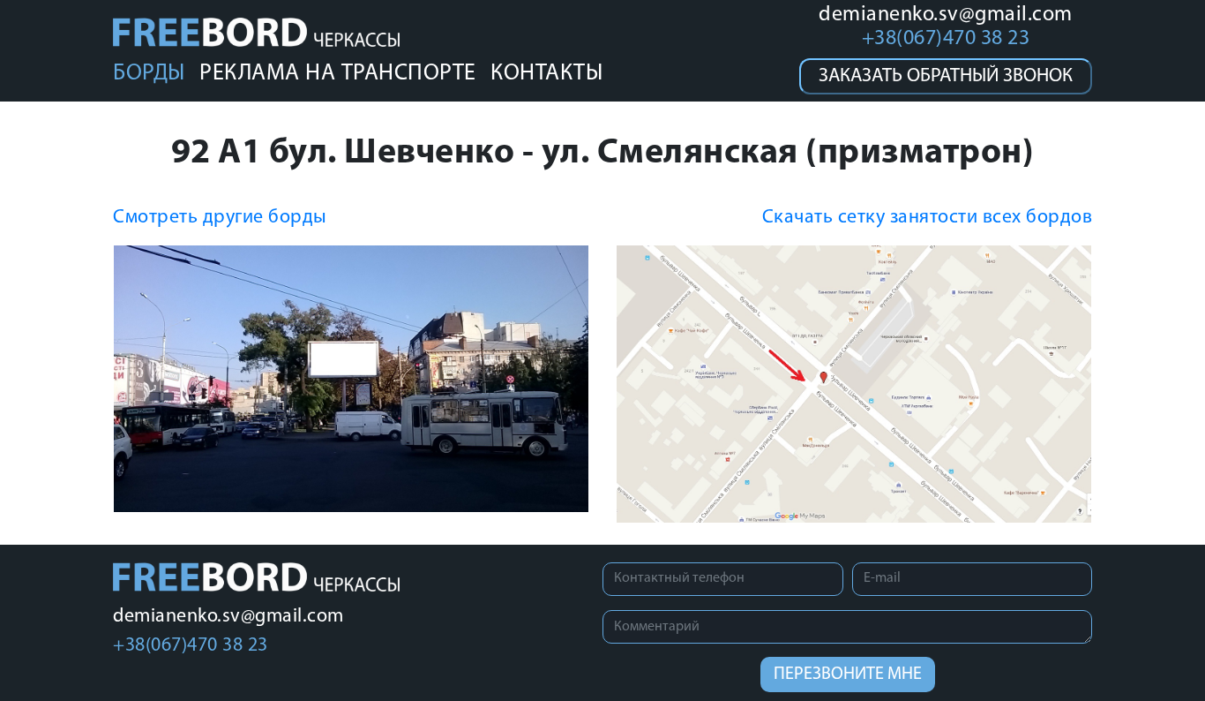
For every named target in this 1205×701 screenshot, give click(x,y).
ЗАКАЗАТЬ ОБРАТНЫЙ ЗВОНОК (946, 76)
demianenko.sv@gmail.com (946, 15)
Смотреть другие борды (220, 217)
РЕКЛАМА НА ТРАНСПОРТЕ (337, 74)
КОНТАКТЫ (546, 74)
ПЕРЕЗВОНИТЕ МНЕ (848, 674)
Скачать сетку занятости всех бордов (927, 217)
